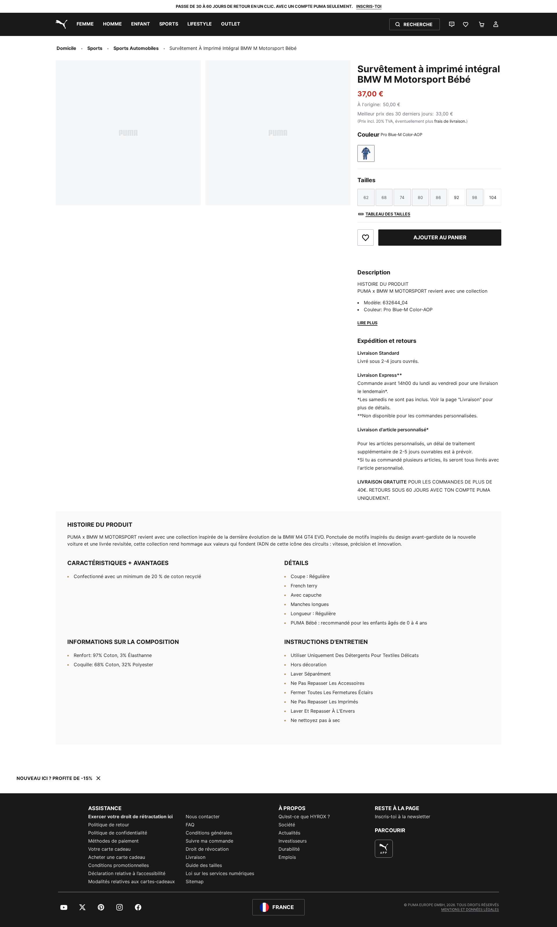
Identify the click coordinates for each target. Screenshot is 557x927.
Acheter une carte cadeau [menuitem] (116, 857)
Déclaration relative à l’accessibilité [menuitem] (126, 873)
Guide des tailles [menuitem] (204, 865)
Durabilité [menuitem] (289, 849)
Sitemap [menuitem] (195, 881)
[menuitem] (85, 24)
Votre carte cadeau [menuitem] (109, 849)
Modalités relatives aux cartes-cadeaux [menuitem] (131, 881)
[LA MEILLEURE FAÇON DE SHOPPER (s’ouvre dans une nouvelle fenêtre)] (384, 849)
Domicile (66, 48)
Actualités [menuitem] (289, 833)
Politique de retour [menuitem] (108, 825)
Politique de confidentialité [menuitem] (117, 833)
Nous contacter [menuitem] (203, 816)
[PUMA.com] (60, 24)
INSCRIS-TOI (368, 6)
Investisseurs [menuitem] (292, 841)
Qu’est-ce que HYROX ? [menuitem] (304, 816)
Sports (94, 48)
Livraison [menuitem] (195, 857)
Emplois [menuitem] (287, 857)
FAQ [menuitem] (190, 825)
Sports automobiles (136, 48)
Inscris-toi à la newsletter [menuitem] (402, 816)
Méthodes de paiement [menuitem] (113, 841)
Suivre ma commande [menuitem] (209, 841)
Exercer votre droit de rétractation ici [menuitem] (130, 816)
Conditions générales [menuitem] (209, 833)
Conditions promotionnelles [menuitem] (118, 865)
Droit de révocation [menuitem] (207, 849)
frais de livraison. (450, 121)
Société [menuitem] (286, 825)
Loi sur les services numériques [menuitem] (220, 873)
